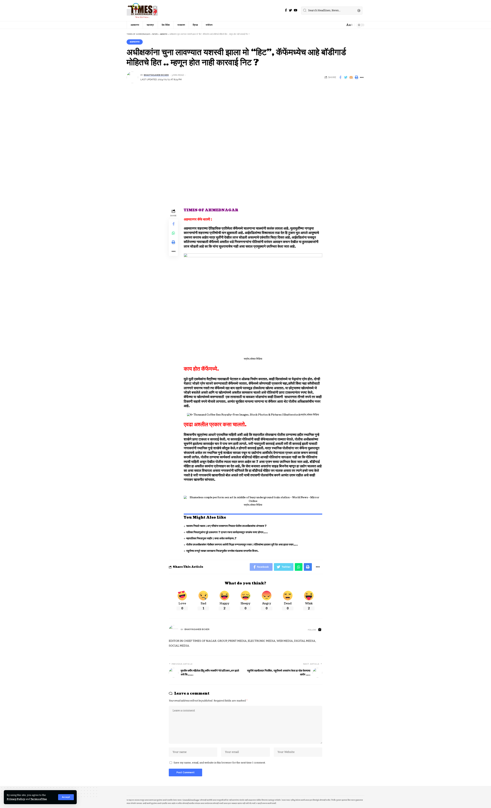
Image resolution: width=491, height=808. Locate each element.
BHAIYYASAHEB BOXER (156, 75)
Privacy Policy (16, 799)
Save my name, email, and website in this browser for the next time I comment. (220, 762)
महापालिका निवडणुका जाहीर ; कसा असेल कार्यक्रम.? (211, 538)
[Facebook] (286, 10)
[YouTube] (295, 10)
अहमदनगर (135, 41)
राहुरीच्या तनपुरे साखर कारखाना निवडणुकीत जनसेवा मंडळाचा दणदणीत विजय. (222, 551)
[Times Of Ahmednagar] (142, 10)
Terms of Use (38, 799)
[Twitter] (290, 10)
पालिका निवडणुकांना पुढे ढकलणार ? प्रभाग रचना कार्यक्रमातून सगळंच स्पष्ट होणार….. (227, 532)
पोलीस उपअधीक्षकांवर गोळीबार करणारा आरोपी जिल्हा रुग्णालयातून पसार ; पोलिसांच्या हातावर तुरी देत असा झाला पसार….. (242, 544)
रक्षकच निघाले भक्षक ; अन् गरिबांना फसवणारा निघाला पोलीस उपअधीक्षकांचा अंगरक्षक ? (226, 526)
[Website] (319, 630)
